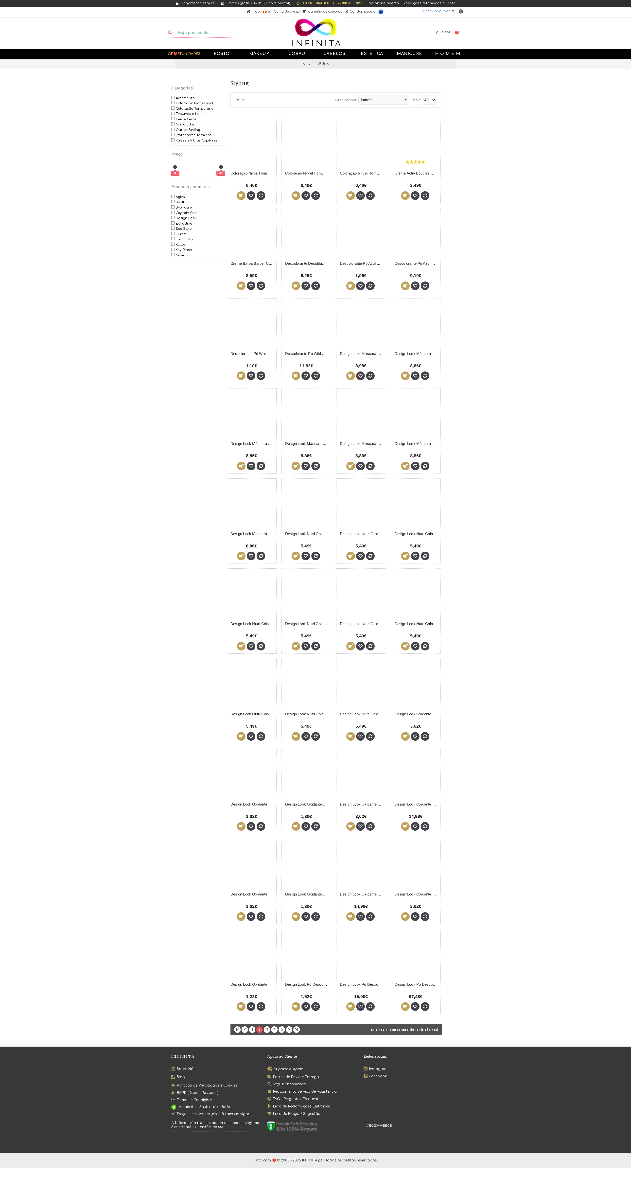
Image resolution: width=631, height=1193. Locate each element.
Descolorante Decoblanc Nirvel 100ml (307, 263)
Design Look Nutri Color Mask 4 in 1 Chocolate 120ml (307, 534)
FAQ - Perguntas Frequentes (297, 1099)
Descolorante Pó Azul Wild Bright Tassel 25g (362, 263)
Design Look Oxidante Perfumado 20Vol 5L (417, 804)
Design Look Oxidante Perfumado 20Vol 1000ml (362, 804)
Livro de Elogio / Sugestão (296, 1114)
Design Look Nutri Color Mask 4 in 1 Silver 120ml (252, 714)
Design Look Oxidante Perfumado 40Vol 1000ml (417, 894)
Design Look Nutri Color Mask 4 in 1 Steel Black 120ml (307, 714)
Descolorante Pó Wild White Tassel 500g (307, 353)
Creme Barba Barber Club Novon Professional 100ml (252, 263)
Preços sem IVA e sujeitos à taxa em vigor (213, 1114)
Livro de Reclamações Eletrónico (302, 1106)
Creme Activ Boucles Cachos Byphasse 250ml (417, 173)
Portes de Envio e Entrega (296, 1077)
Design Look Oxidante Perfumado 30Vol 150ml (307, 894)
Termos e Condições (194, 1100)
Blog (180, 1077)
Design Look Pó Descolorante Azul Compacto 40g (307, 984)
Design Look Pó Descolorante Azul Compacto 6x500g (417, 984)
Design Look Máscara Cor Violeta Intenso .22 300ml (252, 534)
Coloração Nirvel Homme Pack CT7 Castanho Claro (307, 173)
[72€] (221, 167)
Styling (323, 63)
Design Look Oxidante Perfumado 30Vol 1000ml (252, 894)
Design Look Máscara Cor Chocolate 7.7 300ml (417, 353)
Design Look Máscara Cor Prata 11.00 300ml (307, 443)
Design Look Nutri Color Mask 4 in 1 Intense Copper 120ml (417, 534)
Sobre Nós (186, 1069)
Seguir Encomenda (289, 1084)
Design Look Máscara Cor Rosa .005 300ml (362, 443)
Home (306, 63)
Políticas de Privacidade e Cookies (207, 1085)
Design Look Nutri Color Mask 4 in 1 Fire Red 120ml (362, 534)
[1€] (175, 167)
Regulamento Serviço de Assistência (305, 1091)
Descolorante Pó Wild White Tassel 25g (252, 353)
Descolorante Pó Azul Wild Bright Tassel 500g (417, 263)
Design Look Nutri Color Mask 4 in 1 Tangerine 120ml (362, 714)
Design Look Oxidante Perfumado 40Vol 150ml (252, 984)
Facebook (378, 1076)
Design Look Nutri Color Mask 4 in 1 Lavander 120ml (362, 624)
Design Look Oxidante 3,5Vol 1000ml (417, 714)
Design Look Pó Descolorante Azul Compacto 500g (362, 984)
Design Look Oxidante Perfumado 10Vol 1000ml (252, 804)
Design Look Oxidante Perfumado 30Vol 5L (362, 894)
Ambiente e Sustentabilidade (204, 1107)
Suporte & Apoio (288, 1069)
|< (237, 1029)
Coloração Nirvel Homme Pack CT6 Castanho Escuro (252, 173)
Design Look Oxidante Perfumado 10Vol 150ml (307, 804)
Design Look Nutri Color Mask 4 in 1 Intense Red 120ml (252, 624)
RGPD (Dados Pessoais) (197, 1092)
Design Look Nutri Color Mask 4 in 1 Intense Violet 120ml (307, 624)
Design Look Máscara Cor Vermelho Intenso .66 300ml (417, 443)
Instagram (378, 1069)
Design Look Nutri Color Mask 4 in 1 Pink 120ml (417, 624)
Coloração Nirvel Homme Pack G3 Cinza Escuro (362, 173)
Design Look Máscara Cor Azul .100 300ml (362, 353)
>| (296, 1029)
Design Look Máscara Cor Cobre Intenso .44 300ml (252, 443)
